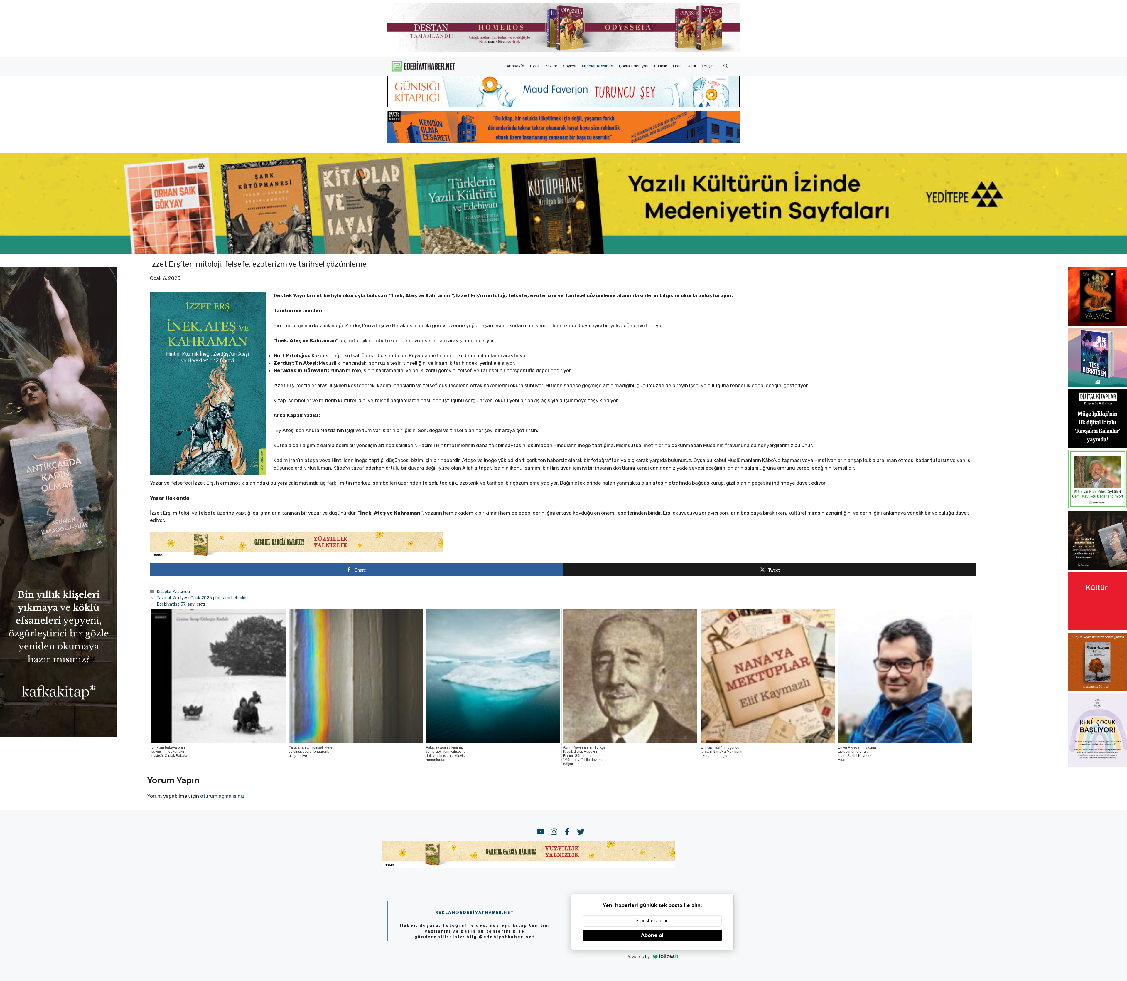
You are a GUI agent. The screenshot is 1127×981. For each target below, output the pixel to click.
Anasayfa (515, 66)
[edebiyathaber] (563, 141)
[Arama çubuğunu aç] (726, 66)
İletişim (708, 66)
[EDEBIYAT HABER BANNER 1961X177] (563, 253)
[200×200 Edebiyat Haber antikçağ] (1097, 568)
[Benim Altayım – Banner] (1097, 690)
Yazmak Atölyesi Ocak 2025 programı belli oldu (202, 597)
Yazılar (551, 66)
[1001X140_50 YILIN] (563, 51)
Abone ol (652, 935)
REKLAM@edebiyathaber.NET (474, 912)
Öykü (534, 66)
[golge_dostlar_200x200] (1097, 385)
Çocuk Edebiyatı (633, 66)
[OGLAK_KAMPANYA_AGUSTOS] (1097, 628)
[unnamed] (1097, 324)
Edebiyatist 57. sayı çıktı (181, 604)
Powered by (638, 956)
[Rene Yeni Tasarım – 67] (1097, 765)
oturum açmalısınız (222, 796)
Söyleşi (569, 66)
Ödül (692, 66)
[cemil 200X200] (1097, 507)
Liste (677, 66)
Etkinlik (660, 66)
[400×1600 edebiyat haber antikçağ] (58, 735)
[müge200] (1097, 446)
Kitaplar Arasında (597, 66)
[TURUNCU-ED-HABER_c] (563, 106)
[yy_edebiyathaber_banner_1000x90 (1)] (296, 556)
